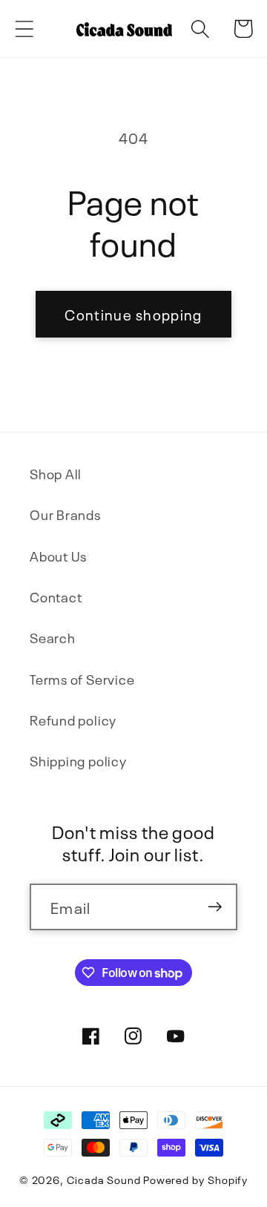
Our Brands (65, 514)
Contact (56, 596)
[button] (24, 28)
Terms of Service (82, 678)
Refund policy (73, 719)
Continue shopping (133, 313)
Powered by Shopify (195, 1179)
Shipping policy (78, 760)
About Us (58, 555)
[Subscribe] (215, 907)
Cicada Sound (104, 1179)
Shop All (56, 473)
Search (53, 637)
